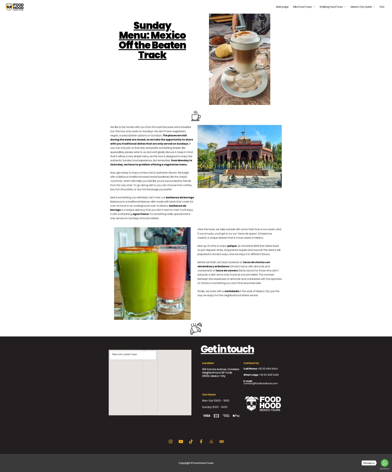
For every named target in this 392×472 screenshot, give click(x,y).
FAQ (382, 7)
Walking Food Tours (331, 7)
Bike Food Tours (302, 7)
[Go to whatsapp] (384, 463)
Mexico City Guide (361, 7)
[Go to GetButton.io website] (385, 469)
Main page (282, 7)
